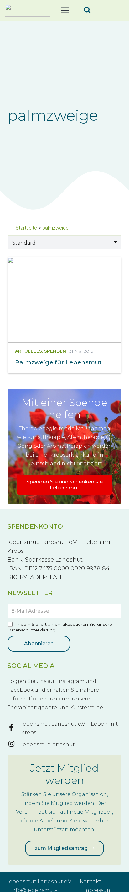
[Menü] (65, 10)
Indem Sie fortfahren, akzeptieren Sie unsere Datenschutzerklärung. (60, 627)
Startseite (26, 228)
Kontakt (90, 881)
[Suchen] (87, 10)
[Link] (27, 10)
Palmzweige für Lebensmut (58, 362)
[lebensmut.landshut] (14, 744)
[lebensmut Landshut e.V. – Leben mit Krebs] (14, 728)
